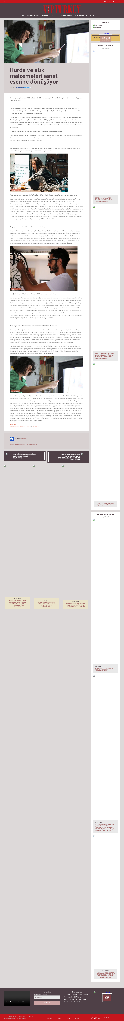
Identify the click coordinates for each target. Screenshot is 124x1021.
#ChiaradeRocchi (14, 426)
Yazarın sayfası (32, 444)
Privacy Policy (105, 1017)
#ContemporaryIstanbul (25, 426)
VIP (23, 16)
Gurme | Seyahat (82, 994)
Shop (75, 1000)
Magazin (67, 997)
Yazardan (66, 1002)
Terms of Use (94, 1017)
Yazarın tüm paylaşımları (17, 444)
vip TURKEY (24, 438)
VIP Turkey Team (115, 2)
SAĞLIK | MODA (94, 16)
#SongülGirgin (35, 426)
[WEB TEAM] (107, 992)
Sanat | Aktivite (14, 424)
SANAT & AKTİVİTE (66, 16)
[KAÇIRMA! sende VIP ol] (105, 33)
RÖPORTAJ (45, 16)
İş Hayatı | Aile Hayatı (76, 1002)
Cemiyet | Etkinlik (70, 994)
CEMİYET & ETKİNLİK (33, 16)
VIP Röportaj (81, 999)
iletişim (106, 2)
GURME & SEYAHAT (81, 16)
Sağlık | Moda (69, 999)
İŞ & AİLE (55, 16)
